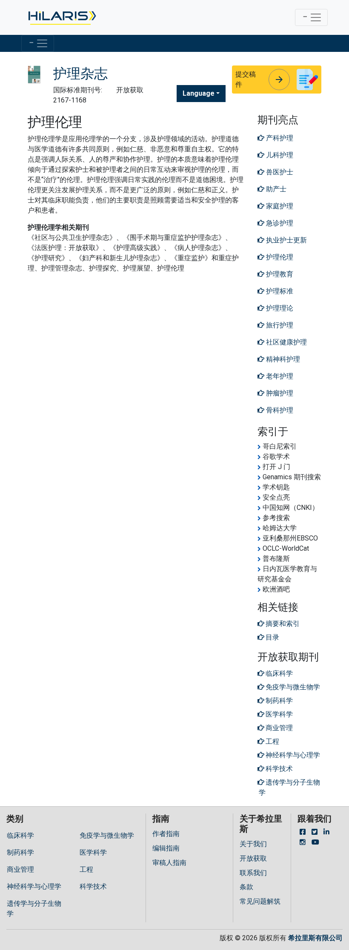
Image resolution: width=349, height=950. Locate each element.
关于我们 (253, 844)
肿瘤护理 (278, 393)
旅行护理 (278, 325)
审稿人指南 (169, 863)
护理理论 (278, 308)
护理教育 (278, 274)
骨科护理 (278, 410)
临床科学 (20, 835)
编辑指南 (166, 848)
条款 (246, 887)
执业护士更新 (285, 240)
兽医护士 (278, 172)
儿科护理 (278, 155)
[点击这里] (61, 17)
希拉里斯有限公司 (315, 938)
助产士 (275, 189)
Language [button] (199, 93)
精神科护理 (282, 359)
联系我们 (253, 873)
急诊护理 (278, 223)
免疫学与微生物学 (107, 835)
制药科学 (20, 852)
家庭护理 (278, 206)
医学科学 (93, 852)
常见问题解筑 (260, 901)
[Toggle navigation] (311, 17)
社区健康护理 (285, 342)
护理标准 (278, 291)
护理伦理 (278, 257)
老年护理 (278, 376)
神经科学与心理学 (34, 886)
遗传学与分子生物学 (34, 908)
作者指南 (166, 834)
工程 (86, 869)
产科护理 (278, 138)
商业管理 (20, 869)
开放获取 (253, 858)
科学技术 (93, 886)
